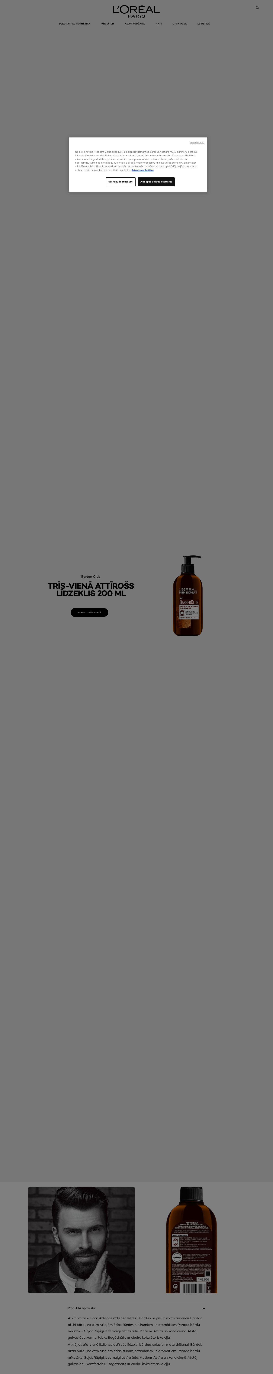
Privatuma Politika (143, 170)
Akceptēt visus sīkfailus (156, 181)
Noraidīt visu (197, 142)
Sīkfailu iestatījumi (120, 181)
